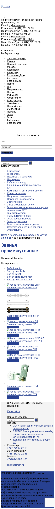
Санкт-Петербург (16, 58)
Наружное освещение (19, 196)
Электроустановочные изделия (24, 227)
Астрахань (12, 78)
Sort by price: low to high (19, 276)
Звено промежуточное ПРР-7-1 (24, 341)
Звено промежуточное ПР (21, 324)
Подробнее (13, 290)
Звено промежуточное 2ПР (22, 287)
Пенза (10, 83)
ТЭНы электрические (19, 215)
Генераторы (13, 173)
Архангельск (14, 97)
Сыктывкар (13, 109)
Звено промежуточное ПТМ (22, 386)
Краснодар (13, 69)
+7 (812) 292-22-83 (23, 28)
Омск (10, 114)
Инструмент (13, 179)
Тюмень (11, 111)
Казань (11, 61)
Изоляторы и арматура (19, 176)
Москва (11, 67)
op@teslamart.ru (17, 25)
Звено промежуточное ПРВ (22, 332)
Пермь (11, 92)
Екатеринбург (14, 100)
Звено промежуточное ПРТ (22, 349)
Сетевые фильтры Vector (20, 204)
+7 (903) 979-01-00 (20, 33)
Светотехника (14, 201)
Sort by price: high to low (19, 279)
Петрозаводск (15, 89)
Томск (10, 117)
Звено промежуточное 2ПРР (23, 315)
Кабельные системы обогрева (24, 185)
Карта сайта (13, 411)
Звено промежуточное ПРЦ (22, 357)
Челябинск (13, 103)
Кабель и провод (16, 182)
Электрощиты (14, 229)
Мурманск (12, 95)
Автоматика (13, 171)
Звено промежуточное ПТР (22, 394)
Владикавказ (14, 81)
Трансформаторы (16, 213)
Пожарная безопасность (20, 199)
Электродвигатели (17, 221)
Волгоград (12, 72)
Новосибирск (14, 106)
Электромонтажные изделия (23, 224)
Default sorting (14, 268)
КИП (9, 187)
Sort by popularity (16, 271)
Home (4, 235)
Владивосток (14, 123)
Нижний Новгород (17, 64)
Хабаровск (13, 120)
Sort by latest (14, 274)
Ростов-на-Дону (16, 75)
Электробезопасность (19, 218)
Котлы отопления (16, 193)
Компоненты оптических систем (25, 190)
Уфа (9, 86)
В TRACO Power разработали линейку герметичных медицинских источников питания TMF (33, 434)
